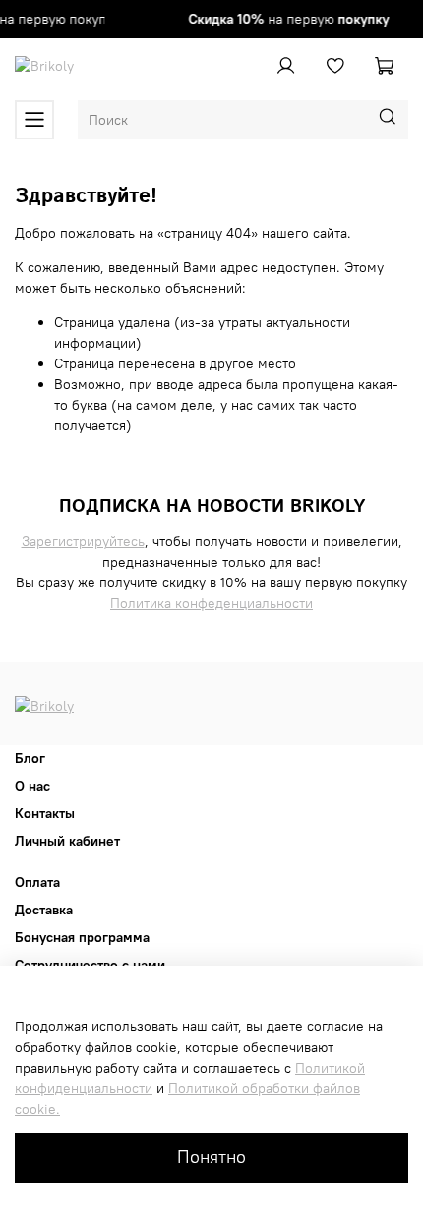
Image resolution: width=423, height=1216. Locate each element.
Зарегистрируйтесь (83, 541)
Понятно (211, 1157)
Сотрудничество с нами (90, 964)
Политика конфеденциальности (211, 603)
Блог (30, 758)
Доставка (44, 909)
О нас (32, 786)
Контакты (45, 813)
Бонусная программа (82, 937)
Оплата (37, 882)
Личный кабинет (67, 841)
